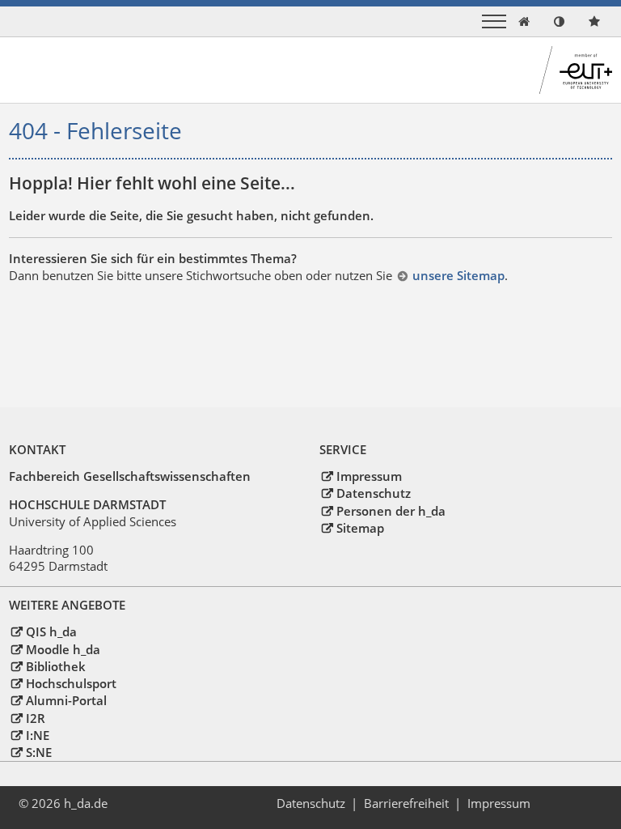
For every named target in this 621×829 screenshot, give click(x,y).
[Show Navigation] (494, 21)
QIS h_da (51, 631)
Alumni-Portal (66, 700)
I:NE (37, 735)
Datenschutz (373, 493)
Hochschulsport (71, 683)
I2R (35, 718)
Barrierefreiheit (406, 803)
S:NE (38, 752)
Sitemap (359, 528)
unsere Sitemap (458, 275)
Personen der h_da (390, 511)
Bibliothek (55, 666)
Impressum (368, 476)
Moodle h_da (62, 649)
